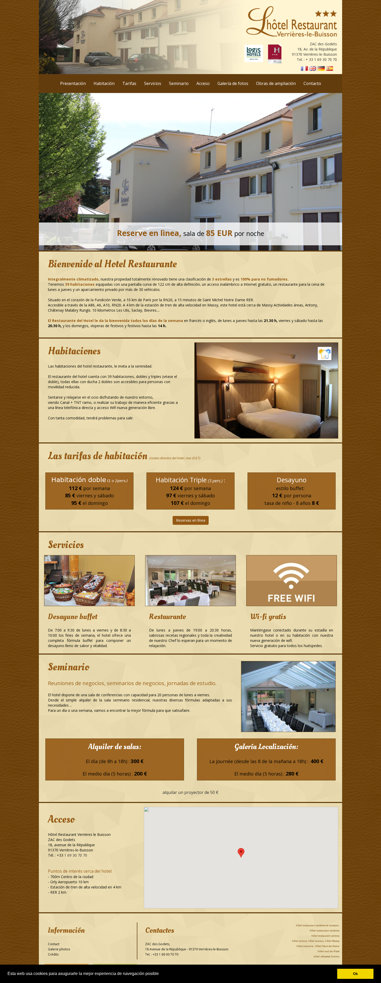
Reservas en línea (190, 520)
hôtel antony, (300, 940)
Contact (53, 944)
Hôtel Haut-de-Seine (327, 946)
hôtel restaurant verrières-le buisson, (318, 925)
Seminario (179, 83)
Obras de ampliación (276, 83)
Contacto (312, 83)
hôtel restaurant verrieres (325, 930)
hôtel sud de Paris (329, 951)
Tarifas (129, 83)
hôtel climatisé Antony (327, 956)
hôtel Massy (332, 940)
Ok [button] (355, 974)
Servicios (152, 83)
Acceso (203, 83)
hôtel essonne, (305, 946)
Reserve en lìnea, (149, 233)
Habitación (104, 83)
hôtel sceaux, (316, 940)
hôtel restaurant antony (326, 935)
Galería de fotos (232, 83)
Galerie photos (59, 949)
